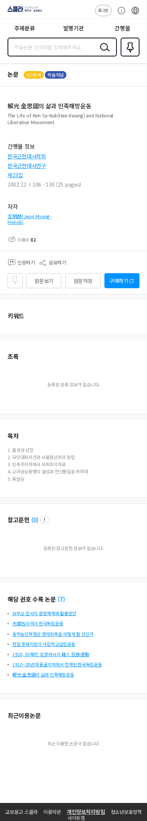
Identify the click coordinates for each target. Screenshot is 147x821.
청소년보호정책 (126, 811)
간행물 (122, 28)
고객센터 (119, 14)
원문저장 (83, 280)
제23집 (15, 175)
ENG (135, 14)
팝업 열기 (44, 519)
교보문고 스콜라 (21, 811)
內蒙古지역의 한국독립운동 (37, 623)
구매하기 (119, 280)
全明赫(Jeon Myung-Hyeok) (30, 219)
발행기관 (73, 28)
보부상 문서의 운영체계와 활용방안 (44, 613)
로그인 (103, 10)
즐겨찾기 (128, 55)
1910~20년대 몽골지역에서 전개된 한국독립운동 (57, 664)
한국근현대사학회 (27, 156)
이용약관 (52, 811)
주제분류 (24, 28)
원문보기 (44, 280)
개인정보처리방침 (86, 811)
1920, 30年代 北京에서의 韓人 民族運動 (50, 654)
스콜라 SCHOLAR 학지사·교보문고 (23, 11)
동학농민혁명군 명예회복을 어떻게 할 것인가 (52, 634)
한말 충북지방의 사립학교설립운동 (43, 644)
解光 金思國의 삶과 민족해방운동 (43, 674)
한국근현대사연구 (27, 165)
